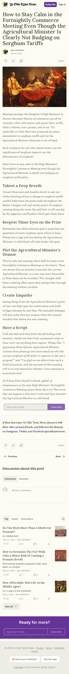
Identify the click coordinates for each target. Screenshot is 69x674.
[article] (34, 536)
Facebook (38, 431)
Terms (48, 647)
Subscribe (50, 4)
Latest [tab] (14, 518)
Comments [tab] (10, 478)
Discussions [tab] (27, 518)
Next (58, 456)
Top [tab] (6, 518)
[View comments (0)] (13, 61)
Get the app (50, 659)
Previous (12, 456)
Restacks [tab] (23, 478)
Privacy (39, 647)
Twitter (23, 431)
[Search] (63, 519)
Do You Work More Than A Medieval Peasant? (27, 529)
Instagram (11, 431)
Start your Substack (26, 659)
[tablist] (16, 479)
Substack (18, 667)
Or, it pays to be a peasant (17, 590)
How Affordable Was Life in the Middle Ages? (24, 584)
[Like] (6, 61)
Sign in (62, 4)
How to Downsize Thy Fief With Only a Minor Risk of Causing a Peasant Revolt (24, 555)
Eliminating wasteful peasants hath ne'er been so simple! (25, 565)
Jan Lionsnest (17, 50)
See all (9, 606)
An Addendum (11, 536)
